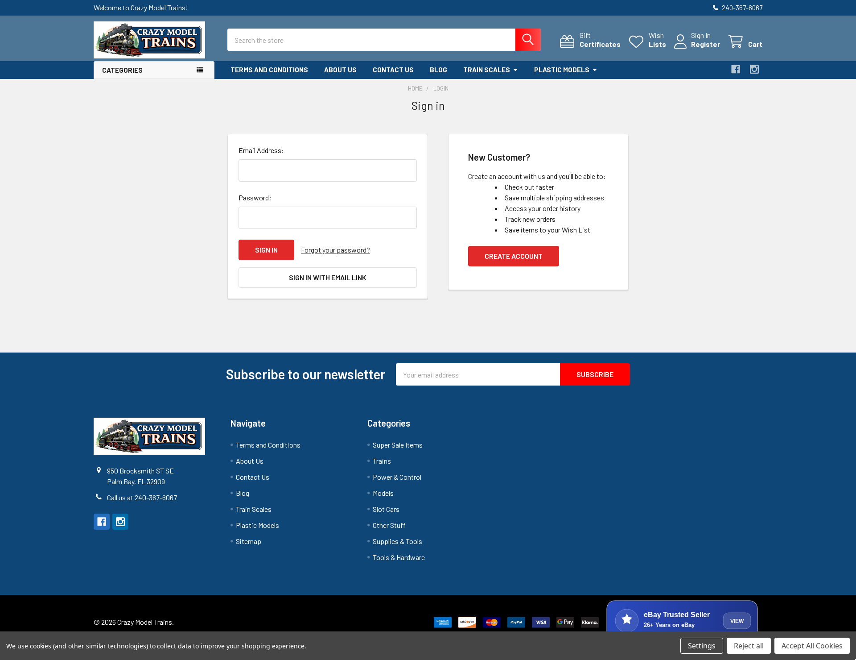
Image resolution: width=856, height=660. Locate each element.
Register (705, 44)
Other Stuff (389, 525)
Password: (255, 197)
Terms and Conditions (269, 70)
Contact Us (393, 70)
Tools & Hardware (399, 557)
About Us (340, 70)
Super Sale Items (398, 444)
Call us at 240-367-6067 (142, 497)
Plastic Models (561, 70)
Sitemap (248, 541)
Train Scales (486, 70)
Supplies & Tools (397, 541)
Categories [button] (122, 70)
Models (383, 493)
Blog (438, 70)
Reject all (749, 646)
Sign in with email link (327, 277)
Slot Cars (386, 509)
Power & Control (397, 477)
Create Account (514, 256)
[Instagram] (754, 69)
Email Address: (261, 150)
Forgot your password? (335, 249)
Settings (702, 646)
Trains (382, 461)
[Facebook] (736, 69)
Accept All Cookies (812, 646)
